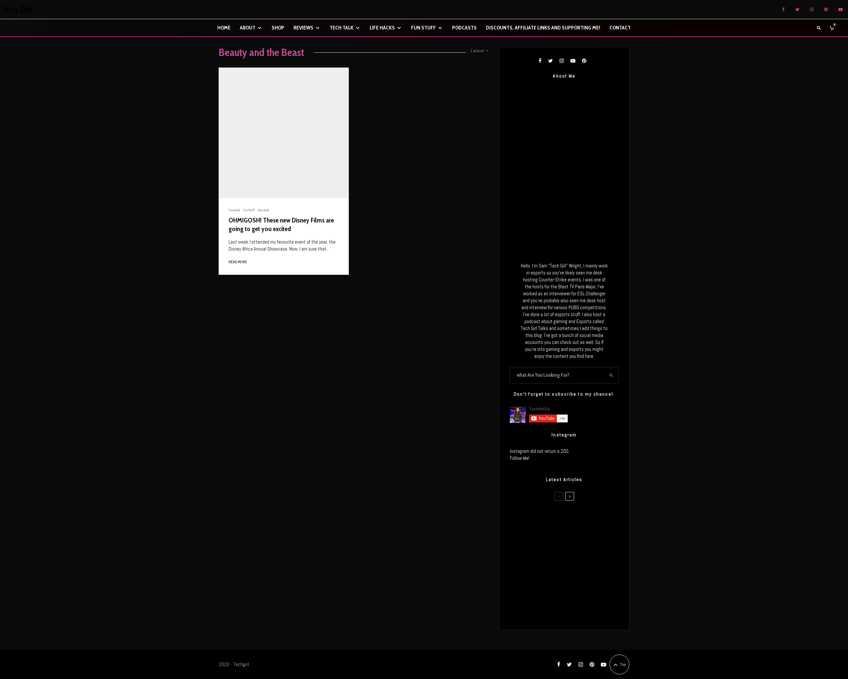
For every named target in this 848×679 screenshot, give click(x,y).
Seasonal (263, 210)
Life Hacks (382, 27)
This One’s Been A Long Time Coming (575, 581)
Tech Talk (341, 27)
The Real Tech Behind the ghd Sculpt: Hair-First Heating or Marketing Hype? (576, 518)
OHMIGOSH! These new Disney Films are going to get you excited (281, 224)
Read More (238, 262)
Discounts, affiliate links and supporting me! (543, 27)
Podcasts (464, 27)
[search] (611, 375)
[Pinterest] (826, 9)
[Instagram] (812, 9)
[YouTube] (840, 9)
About (247, 27)
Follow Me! (519, 458)
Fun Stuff (423, 27)
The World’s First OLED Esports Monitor (578, 612)
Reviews (303, 27)
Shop (278, 27)
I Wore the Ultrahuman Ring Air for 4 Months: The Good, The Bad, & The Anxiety (574, 549)
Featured (234, 210)
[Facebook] (783, 9)
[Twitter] (797, 9)
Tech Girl (16, 10)
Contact (620, 27)
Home (224, 27)
